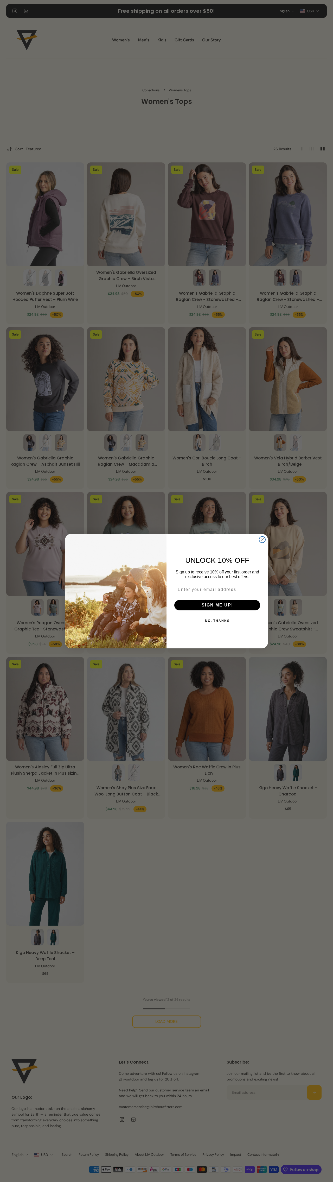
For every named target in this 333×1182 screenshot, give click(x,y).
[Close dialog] (262, 539)
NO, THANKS (217, 621)
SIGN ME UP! (217, 605)
